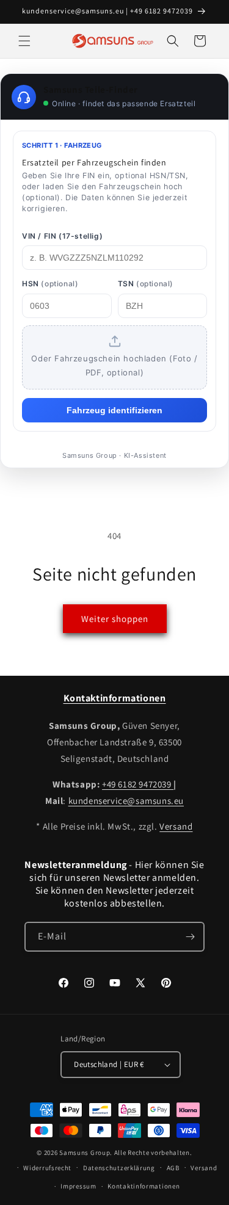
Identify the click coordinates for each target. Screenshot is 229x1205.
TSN (145, 283)
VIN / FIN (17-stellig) (62, 236)
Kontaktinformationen (143, 1186)
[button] (24, 40)
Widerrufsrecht (47, 1167)
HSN (50, 283)
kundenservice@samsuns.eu (126, 800)
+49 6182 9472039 (137, 784)
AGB (173, 1167)
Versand (175, 826)
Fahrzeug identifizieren (114, 410)
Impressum (78, 1186)
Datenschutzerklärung (119, 1167)
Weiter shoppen (114, 618)
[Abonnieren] (189, 937)
